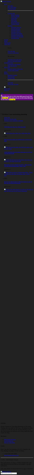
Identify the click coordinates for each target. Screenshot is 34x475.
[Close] (1, 95)
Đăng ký (6, 90)
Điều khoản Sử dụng (10, 439)
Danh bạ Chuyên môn (10, 119)
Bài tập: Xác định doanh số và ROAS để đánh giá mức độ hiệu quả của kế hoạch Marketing (18, 182)
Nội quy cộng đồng (9, 442)
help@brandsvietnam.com (11, 455)
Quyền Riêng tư (8, 441)
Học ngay (5, 98)
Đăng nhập (7, 89)
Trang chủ (7, 117)
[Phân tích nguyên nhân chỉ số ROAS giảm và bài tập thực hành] (18, 149)
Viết (2, 93)
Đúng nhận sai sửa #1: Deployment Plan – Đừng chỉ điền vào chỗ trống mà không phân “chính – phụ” (18, 165)
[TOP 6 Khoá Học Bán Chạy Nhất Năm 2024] (17, 133)
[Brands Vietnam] (6, 1)
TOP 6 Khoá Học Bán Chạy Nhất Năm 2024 (15, 127)
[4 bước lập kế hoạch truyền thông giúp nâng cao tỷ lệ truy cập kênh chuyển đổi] (18, 161)
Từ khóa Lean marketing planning (13, 120)
